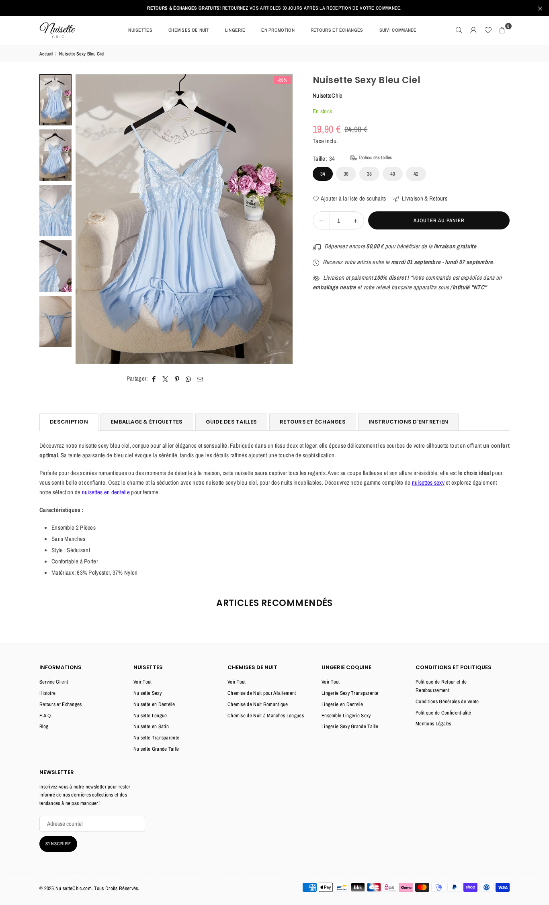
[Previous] (87, 219)
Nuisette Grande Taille (156, 748)
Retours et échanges (337, 30)
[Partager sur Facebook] (154, 378)
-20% (282, 80)
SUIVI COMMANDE (398, 30)
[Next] (281, 219)
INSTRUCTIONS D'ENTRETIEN (408, 422)
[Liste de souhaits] (488, 30)
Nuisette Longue (150, 715)
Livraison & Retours (424, 198)
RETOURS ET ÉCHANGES (313, 422)
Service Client (53, 681)
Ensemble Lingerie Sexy (346, 715)
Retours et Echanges (60, 704)
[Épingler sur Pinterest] (177, 378)
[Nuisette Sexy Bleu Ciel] (55, 100)
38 (369, 173)
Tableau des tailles (374, 157)
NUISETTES (140, 30)
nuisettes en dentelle (106, 492)
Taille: (352, 158)
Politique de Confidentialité (443, 712)
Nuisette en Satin (151, 726)
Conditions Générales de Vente (447, 701)
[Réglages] (473, 30)
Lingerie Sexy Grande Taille (350, 726)
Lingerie (235, 30)
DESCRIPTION (69, 422)
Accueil (46, 54)
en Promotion (278, 30)
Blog (43, 726)
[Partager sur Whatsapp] (189, 378)
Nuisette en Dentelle (154, 704)
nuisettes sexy (428, 482)
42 (416, 173)
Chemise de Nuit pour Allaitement (261, 693)
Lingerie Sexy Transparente (350, 693)
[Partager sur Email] (200, 378)
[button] (502, 30)
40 (392, 173)
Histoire (47, 693)
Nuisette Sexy (147, 693)
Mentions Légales (433, 723)
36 (346, 173)
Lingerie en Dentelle (342, 704)
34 (323, 173)
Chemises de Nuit (188, 30)
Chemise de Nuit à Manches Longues (265, 715)
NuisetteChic (327, 95)
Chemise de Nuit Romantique (257, 704)
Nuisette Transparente (156, 737)
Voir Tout (142, 681)
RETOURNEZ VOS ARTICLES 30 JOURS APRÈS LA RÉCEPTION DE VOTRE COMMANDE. (274, 8)
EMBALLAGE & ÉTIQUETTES (147, 422)
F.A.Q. (45, 715)
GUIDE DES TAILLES (231, 422)
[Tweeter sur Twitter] (165, 378)
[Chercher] (459, 30)
